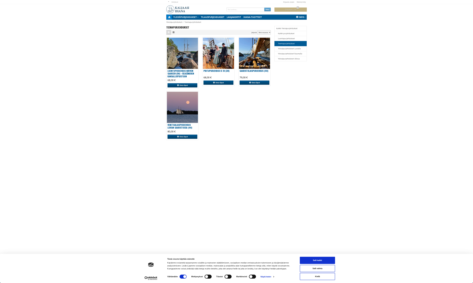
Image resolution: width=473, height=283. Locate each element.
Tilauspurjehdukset (212, 17)
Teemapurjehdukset (286, 43)
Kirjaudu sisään (288, 2)
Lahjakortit (234, 17)
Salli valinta (317, 268)
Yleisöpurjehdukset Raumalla (290, 53)
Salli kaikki (317, 260)
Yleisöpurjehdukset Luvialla (289, 48)
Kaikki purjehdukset (286, 33)
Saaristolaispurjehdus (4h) (254, 70)
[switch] (208, 277)
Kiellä (317, 276)
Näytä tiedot (266, 277)
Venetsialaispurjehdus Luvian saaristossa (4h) (180, 126)
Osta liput (183, 85)
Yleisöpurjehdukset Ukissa (289, 59)
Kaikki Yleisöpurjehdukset (286, 28)
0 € (291, 9)
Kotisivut (175, 2)
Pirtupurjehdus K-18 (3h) (216, 70)
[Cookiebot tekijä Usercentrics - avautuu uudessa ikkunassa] (151, 278)
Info (301, 17)
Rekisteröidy (301, 2)
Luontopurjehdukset (286, 38)
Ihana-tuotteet (252, 17)
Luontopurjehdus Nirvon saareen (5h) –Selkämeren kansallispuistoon (181, 73)
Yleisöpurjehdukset (185, 17)
